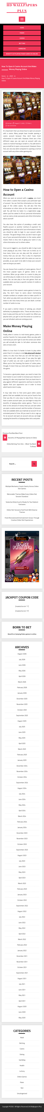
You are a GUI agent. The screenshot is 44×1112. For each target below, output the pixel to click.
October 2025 (22, 710)
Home (22, 27)
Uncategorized (22, 1093)
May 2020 (22, 1017)
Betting (22, 43)
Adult (22, 1037)
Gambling (22, 48)
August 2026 (22, 654)
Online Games (22, 1076)
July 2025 (22, 726)
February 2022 (22, 945)
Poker (22, 33)
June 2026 (22, 665)
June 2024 (22, 799)
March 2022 (22, 939)
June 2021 (22, 989)
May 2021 (22, 995)
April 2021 (22, 1001)
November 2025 (22, 704)
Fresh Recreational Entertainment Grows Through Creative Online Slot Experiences (22, 519)
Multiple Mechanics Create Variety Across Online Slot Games (22, 487)
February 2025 (22, 754)
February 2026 (22, 687)
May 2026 (22, 670)
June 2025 (22, 732)
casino (30, 198)
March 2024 (22, 816)
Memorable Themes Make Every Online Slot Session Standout (22, 495)
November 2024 (22, 771)
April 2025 (22, 743)
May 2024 (22, 805)
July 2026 (22, 659)
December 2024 (22, 766)
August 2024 (22, 788)
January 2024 (22, 827)
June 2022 (22, 922)
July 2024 (22, 794)
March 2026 (22, 682)
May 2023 (22, 872)
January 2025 (22, 760)
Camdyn (9, 123)
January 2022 (22, 950)
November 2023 (22, 838)
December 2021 (22, 956)
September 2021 (22, 973)
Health (22, 1065)
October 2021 (22, 967)
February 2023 (22, 889)
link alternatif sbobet (33, 353)
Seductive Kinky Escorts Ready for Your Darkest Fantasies (22, 503)
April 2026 (22, 676)
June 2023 (22, 866)
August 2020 (22, 1006)
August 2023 (22, 855)
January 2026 (22, 693)
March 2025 (22, 749)
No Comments (12, 126)
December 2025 (22, 698)
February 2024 (22, 822)
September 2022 (22, 905)
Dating (22, 1054)
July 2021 (22, 984)
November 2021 (22, 962)
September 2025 (22, 715)
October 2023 (22, 844)
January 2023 (22, 894)
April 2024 (22, 810)
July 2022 (22, 917)
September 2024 (22, 782)
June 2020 (22, 1012)
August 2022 (22, 911)
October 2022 (22, 900)
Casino (22, 38)
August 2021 (22, 978)
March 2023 (22, 883)
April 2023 (22, 877)
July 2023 (22, 861)
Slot (22, 1088)
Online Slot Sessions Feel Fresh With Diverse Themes (22, 511)
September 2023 (22, 850)
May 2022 (22, 928)
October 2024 (22, 777)
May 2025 (22, 738)
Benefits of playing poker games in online (22, 54)
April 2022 (22, 934)
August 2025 (22, 721)
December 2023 (22, 833)
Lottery (22, 1071)
